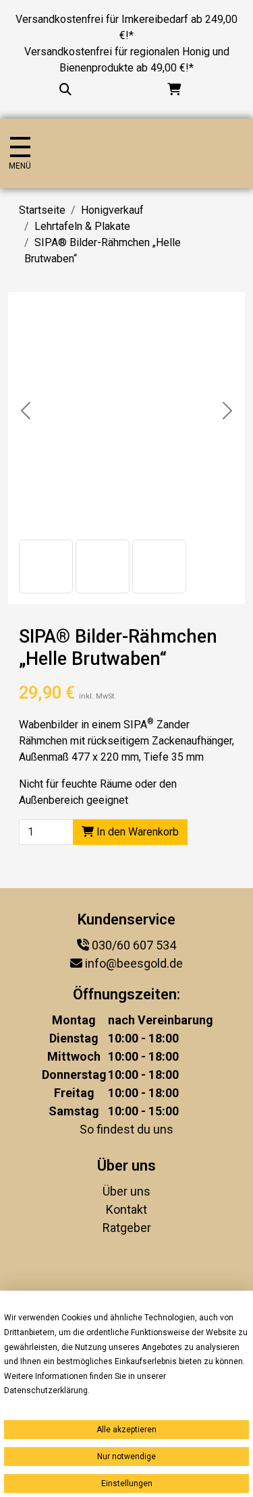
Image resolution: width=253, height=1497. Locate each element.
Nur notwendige (126, 1456)
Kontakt (126, 1209)
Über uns (126, 1191)
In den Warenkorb (136, 831)
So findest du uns (126, 1129)
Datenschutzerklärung (46, 1390)
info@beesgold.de (134, 963)
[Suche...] (65, 89)
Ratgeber (127, 1228)
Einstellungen (126, 1483)
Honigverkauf (112, 210)
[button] (46, 566)
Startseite (42, 210)
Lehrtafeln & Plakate (82, 226)
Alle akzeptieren (126, 1429)
